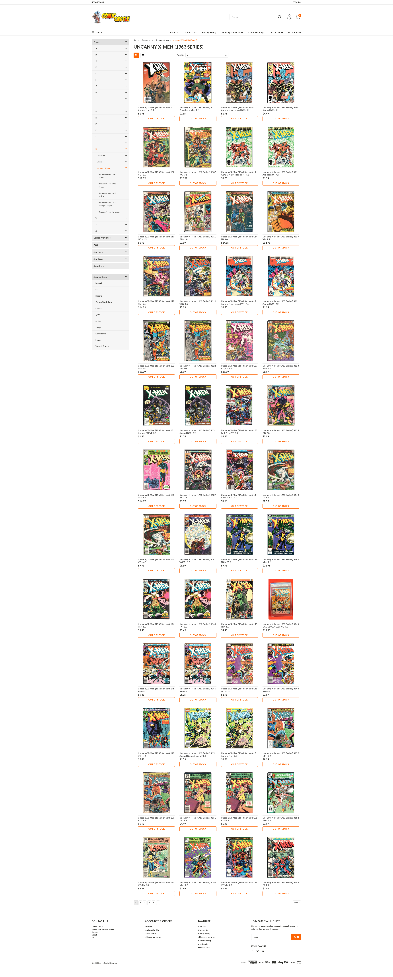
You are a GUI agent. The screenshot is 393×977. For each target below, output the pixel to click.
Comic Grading (256, 32)
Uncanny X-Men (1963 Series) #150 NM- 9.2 (281, 754)
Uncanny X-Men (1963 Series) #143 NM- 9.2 (281, 561)
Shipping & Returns (231, 32)
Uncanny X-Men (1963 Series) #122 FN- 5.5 (156, 367)
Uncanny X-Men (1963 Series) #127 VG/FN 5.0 (239, 367)
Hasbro (98, 296)
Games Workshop (102, 238)
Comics (97, 42)
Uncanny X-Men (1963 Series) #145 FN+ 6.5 (239, 625)
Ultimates (101, 155)
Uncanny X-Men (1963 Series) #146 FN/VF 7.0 (156, 690)
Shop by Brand (100, 277)
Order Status (150, 933)
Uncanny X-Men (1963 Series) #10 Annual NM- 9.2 (280, 109)
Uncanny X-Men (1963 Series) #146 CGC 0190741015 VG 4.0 (281, 625)
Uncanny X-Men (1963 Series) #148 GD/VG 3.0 (239, 690)
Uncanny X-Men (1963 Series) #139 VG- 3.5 (197, 496)
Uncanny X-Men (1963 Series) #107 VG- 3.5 (197, 173)
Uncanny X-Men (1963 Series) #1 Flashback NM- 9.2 (196, 109)
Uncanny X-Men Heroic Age (110, 212)
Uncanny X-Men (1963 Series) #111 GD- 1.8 (197, 238)
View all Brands (102, 346)
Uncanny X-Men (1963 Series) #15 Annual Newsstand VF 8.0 (196, 754)
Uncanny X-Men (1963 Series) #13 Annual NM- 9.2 (196, 431)
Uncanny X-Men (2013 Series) (107, 194)
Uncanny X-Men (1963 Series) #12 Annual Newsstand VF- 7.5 (238, 302)
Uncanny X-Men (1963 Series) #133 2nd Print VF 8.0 (239, 431)
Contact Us (191, 32)
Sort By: (180, 55)
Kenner (98, 308)
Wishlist (297, 2)
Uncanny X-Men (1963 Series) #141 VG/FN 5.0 (197, 561)
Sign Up (155, 930)
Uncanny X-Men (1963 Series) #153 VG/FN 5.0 (156, 883)
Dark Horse (100, 333)
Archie (98, 321)
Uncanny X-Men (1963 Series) (107, 175)
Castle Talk (275, 32)
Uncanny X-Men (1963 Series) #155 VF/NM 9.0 (239, 883)
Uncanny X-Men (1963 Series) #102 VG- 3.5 (156, 173)
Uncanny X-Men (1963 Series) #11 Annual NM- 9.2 (280, 173)
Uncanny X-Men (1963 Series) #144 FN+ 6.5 (156, 625)
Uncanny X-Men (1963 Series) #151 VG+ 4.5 (239, 819)
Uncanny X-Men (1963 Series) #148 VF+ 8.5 (281, 690)
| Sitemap (113, 963)
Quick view (156, 82)
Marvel (98, 283)
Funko (98, 340)
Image (98, 327)
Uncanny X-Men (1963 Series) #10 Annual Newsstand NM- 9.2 (238, 109)
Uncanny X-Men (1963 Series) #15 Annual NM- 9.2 (238, 754)
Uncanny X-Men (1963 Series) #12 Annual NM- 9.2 (280, 302)
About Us (175, 32)
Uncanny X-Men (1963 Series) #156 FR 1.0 (281, 883)
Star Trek (98, 252)
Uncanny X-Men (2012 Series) (107, 185)
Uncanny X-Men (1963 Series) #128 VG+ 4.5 (281, 367)
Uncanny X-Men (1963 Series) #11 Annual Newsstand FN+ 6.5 (238, 173)
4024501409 (98, 2)
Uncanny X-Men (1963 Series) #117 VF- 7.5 (281, 238)
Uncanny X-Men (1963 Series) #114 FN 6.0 (239, 238)
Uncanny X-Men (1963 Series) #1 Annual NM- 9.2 (155, 109)
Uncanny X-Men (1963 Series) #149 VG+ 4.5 (156, 754)
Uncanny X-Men (103, 168)
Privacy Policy (209, 32)
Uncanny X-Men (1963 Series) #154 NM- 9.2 (197, 883)
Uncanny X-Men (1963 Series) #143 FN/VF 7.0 (239, 561)
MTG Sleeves (294, 32)
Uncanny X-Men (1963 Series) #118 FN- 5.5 (156, 302)
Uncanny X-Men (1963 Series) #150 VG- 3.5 (156, 819)
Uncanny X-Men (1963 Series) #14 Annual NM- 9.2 (238, 496)
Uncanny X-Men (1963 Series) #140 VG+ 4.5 (156, 561)
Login (147, 930)
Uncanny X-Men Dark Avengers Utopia (107, 204)
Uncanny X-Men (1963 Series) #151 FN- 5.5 (197, 819)
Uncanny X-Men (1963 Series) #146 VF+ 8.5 (197, 690)
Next (296, 902)
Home (136, 40)
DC (96, 289)
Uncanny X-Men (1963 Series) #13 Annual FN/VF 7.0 (155, 431)
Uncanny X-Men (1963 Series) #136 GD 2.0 (281, 431)
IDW (97, 315)
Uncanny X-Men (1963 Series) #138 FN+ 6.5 (156, 496)
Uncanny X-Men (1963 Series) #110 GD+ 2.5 (156, 238)
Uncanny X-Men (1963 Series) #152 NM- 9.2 (281, 819)
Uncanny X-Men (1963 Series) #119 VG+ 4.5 (197, 302)
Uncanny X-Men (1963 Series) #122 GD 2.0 (197, 367)
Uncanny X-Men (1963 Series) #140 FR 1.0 (281, 496)
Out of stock (156, 118)
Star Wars (98, 259)
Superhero (98, 266)
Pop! (95, 245)
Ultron (99, 162)
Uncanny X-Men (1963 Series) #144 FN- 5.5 (197, 625)
